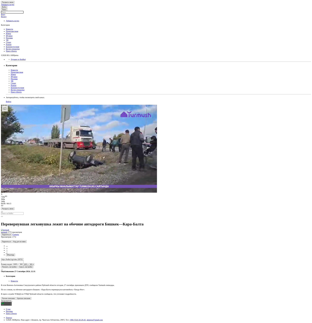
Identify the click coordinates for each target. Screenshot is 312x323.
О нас (8, 309)
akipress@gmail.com (95, 320)
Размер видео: (7, 264)
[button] (156, 206)
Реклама (9, 311)
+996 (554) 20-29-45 (77, 320)
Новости (14, 281)
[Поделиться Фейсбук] (7, 246)
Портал (9, 318)
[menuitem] (156, 196)
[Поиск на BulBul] (2, 211)
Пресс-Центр (11, 313)
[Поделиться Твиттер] (7, 248)
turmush (4, 232)
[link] (4, 7)
